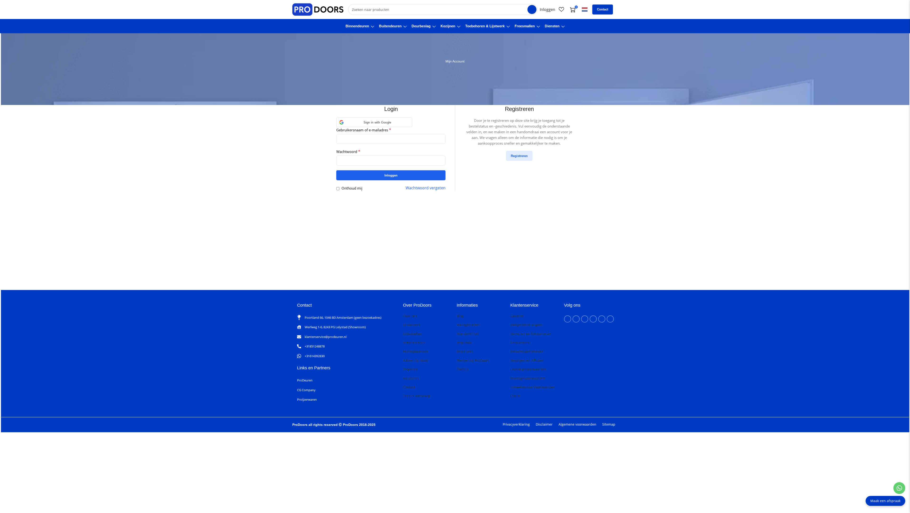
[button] (374, 122)
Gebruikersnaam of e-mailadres (363, 130)
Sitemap (608, 424)
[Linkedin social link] (601, 319)
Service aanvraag (416, 396)
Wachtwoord (348, 151)
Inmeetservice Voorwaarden (532, 387)
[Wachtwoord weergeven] (441, 161)
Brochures (465, 351)
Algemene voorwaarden (577, 424)
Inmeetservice (414, 342)
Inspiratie (464, 342)
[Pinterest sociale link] (593, 319)
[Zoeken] (531, 9)
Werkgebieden (468, 325)
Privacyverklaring (516, 424)
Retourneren (520, 342)
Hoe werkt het (468, 334)
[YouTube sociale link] (584, 319)
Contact (602, 9)
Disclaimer (544, 424)
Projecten (410, 369)
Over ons (410, 316)
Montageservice (415, 351)
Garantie (517, 316)
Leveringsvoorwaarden (528, 369)
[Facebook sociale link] (567, 319)
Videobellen (412, 334)
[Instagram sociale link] (576, 319)
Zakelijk (463, 369)
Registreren (519, 156)
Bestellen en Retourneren (530, 334)
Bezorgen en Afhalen (527, 360)
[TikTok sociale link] (610, 319)
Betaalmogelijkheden (527, 351)
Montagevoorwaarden (527, 378)
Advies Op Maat (415, 360)
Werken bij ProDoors (473, 360)
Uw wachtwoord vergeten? (426, 188)
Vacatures (411, 378)
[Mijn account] (547, 9)
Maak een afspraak (885, 501)
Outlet (515, 396)
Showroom (411, 325)
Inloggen (391, 175)
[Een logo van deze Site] (317, 9)
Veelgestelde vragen (526, 325)
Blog (460, 316)
